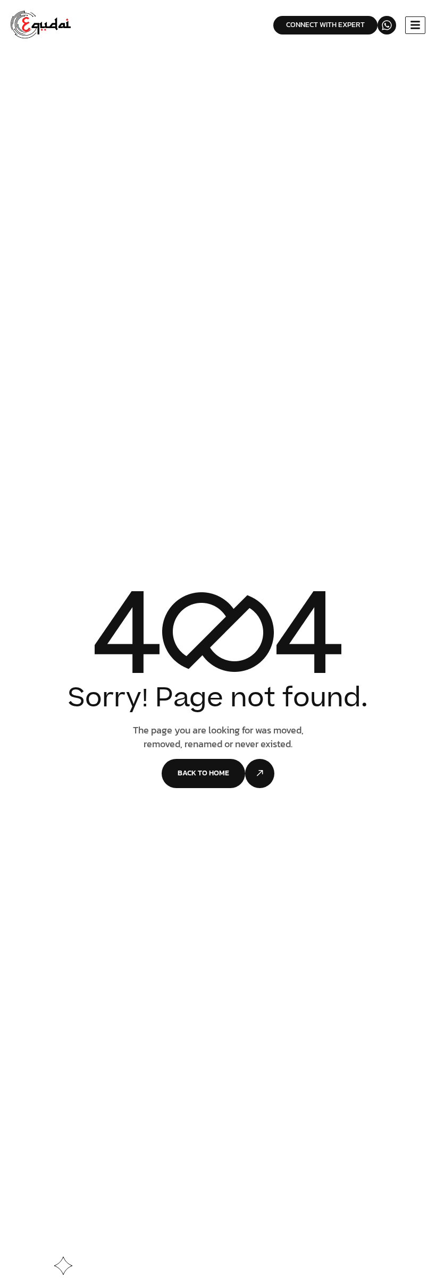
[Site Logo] (42, 24)
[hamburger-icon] (415, 25)
